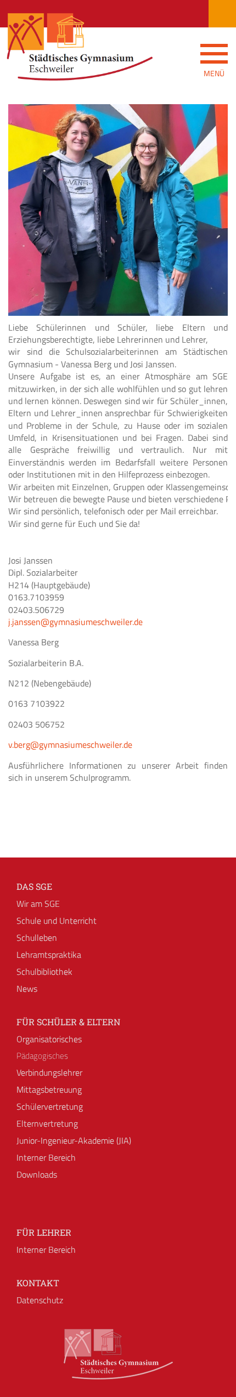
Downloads (36, 1174)
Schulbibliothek (44, 971)
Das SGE (34, 886)
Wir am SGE (38, 903)
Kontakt (37, 1282)
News (26, 988)
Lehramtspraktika (48, 954)
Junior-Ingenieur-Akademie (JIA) (73, 1140)
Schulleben (36, 937)
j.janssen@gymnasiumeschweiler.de (75, 621)
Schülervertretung (49, 1106)
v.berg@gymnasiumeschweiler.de (70, 744)
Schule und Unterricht (56, 920)
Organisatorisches (49, 1039)
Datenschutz (39, 1300)
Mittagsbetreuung (49, 1089)
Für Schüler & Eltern (68, 1021)
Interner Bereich (46, 1157)
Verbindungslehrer (49, 1072)
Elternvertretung (47, 1123)
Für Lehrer (43, 1232)
